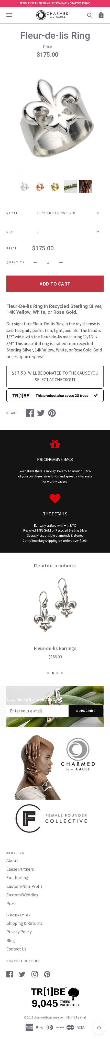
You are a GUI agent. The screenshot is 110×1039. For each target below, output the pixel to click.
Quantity (15, 262)
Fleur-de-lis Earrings (55, 648)
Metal (12, 213)
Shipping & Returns (24, 923)
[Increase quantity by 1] (61, 262)
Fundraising (17, 877)
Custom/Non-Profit (24, 886)
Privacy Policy (19, 932)
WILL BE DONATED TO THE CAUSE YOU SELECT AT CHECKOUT (55, 376)
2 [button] (53, 673)
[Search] (89, 15)
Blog (10, 940)
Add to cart (55, 284)
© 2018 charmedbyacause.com (44, 1017)
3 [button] (57, 673)
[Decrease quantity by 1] (35, 262)
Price (11, 248)
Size (10, 232)
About (12, 860)
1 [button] (48, 673)
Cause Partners (20, 869)
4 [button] (62, 673)
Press (11, 903)
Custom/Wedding (22, 895)
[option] (55, 119)
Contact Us (16, 949)
